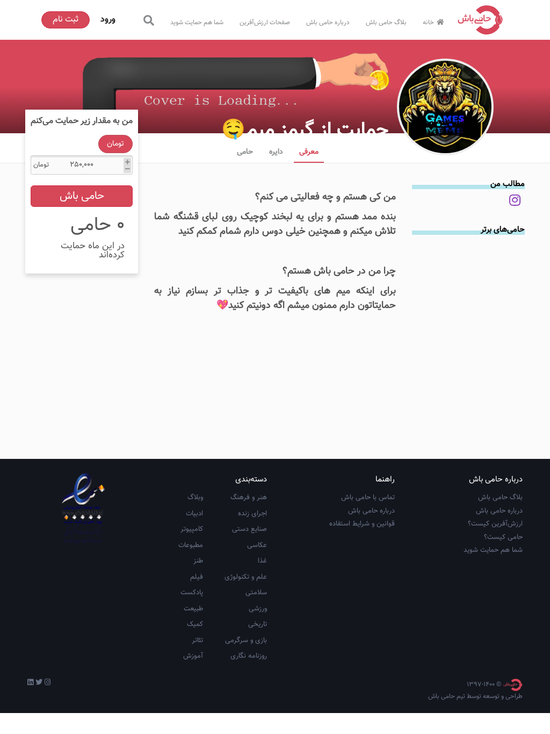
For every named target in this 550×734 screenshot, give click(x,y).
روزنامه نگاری (248, 656)
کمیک (195, 624)
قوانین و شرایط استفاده (362, 524)
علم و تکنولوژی (246, 577)
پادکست (191, 592)
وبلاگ (195, 497)
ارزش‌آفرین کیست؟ (495, 524)
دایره (276, 152)
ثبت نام (65, 19)
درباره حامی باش (328, 22)
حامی (245, 152)
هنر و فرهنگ (248, 497)
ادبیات (194, 513)
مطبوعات (190, 545)
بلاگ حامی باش (386, 22)
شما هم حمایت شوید (196, 22)
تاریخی (257, 624)
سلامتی (256, 592)
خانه (428, 22)
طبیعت (193, 608)
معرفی (309, 152)
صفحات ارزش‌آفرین (265, 22)
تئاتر (197, 640)
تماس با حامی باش (368, 497)
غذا (262, 561)
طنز (198, 561)
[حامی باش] (481, 20)
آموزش (193, 656)
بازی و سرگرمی (246, 640)
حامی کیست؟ (503, 537)
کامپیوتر (191, 529)
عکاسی (257, 545)
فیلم (196, 577)
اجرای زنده (252, 513)
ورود (107, 19)
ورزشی (258, 608)
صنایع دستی (249, 529)
